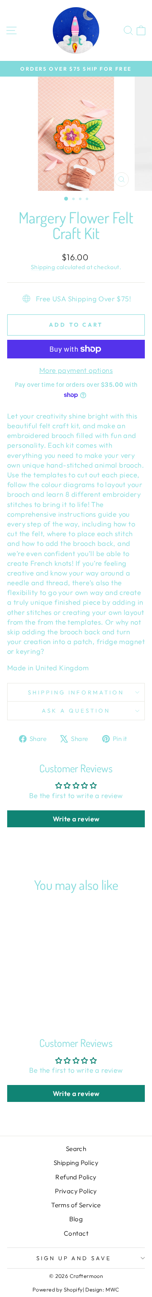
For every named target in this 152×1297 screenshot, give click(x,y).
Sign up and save (74, 1258)
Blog (76, 1219)
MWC (112, 1289)
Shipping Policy (76, 1163)
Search (76, 1149)
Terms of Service (76, 1205)
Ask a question (76, 710)
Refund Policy (75, 1177)
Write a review (76, 819)
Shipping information (76, 692)
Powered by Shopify (57, 1289)
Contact (76, 1233)
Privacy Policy (76, 1191)
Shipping (43, 267)
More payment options (76, 370)
